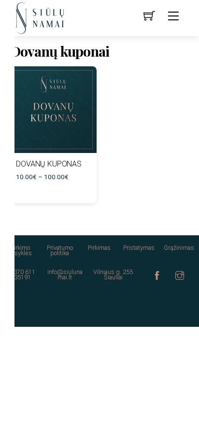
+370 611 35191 (22, 274)
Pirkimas (99, 247)
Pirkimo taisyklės (20, 250)
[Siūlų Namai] (39, 17)
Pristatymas (139, 247)
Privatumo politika (60, 250)
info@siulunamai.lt (65, 274)
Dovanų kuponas (49, 163)
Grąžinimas (179, 247)
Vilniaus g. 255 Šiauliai (113, 274)
